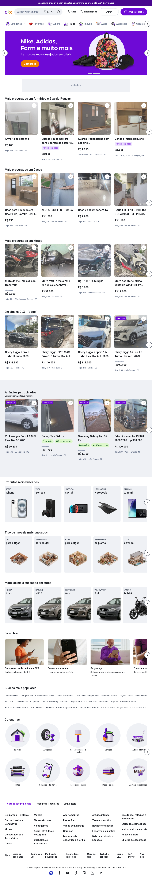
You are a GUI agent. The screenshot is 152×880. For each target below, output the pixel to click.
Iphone (36, 701)
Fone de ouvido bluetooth (16, 707)
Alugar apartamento (89, 707)
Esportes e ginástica (103, 831)
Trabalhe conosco (104, 855)
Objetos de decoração (134, 840)
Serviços (68, 831)
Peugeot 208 (27, 695)
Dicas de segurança (18, 855)
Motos (8, 829)
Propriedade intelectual (72, 855)
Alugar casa (122, 707)
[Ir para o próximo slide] (149, 132)
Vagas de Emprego (73, 825)
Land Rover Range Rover (87, 695)
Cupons (56, 23)
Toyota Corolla (126, 695)
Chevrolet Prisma (109, 695)
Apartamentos (71, 815)
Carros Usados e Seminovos (14, 822)
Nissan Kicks (141, 695)
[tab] (19, 804)
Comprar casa (108, 707)
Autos (104, 23)
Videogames (41, 825)
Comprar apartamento (66, 707)
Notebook (104, 701)
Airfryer (64, 701)
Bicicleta (50, 707)
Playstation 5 (76, 701)
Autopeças (121, 23)
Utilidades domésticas (134, 824)
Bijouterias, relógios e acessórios (134, 817)
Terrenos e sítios (101, 820)
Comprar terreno (138, 707)
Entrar (109, 12)
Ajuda (7, 855)
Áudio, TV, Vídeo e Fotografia (44, 833)
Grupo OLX (120, 855)
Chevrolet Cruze (23, 701)
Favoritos (39, 23)
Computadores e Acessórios (14, 836)
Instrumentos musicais (134, 829)
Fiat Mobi (9, 701)
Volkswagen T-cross (44, 695)
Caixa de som (90, 701)
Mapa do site (91, 855)
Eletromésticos (42, 820)
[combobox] (38, 11)
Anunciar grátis (136, 12)
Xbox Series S (37, 707)
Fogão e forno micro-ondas (123, 701)
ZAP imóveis (132, 855)
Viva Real (142, 855)
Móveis (38, 815)
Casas (8, 843)
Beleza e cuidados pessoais (102, 838)
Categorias (16, 23)
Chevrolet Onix (11, 695)
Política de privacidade (51, 855)
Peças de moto (130, 834)
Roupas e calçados (102, 825)
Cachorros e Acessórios (41, 842)
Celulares (141, 23)
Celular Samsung (50, 701)
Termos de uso (36, 855)
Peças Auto (69, 820)
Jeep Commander (64, 695)
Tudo (72, 23)
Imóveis (88, 23)
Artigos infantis (101, 815)
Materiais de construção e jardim (74, 838)
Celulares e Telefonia (17, 815)
